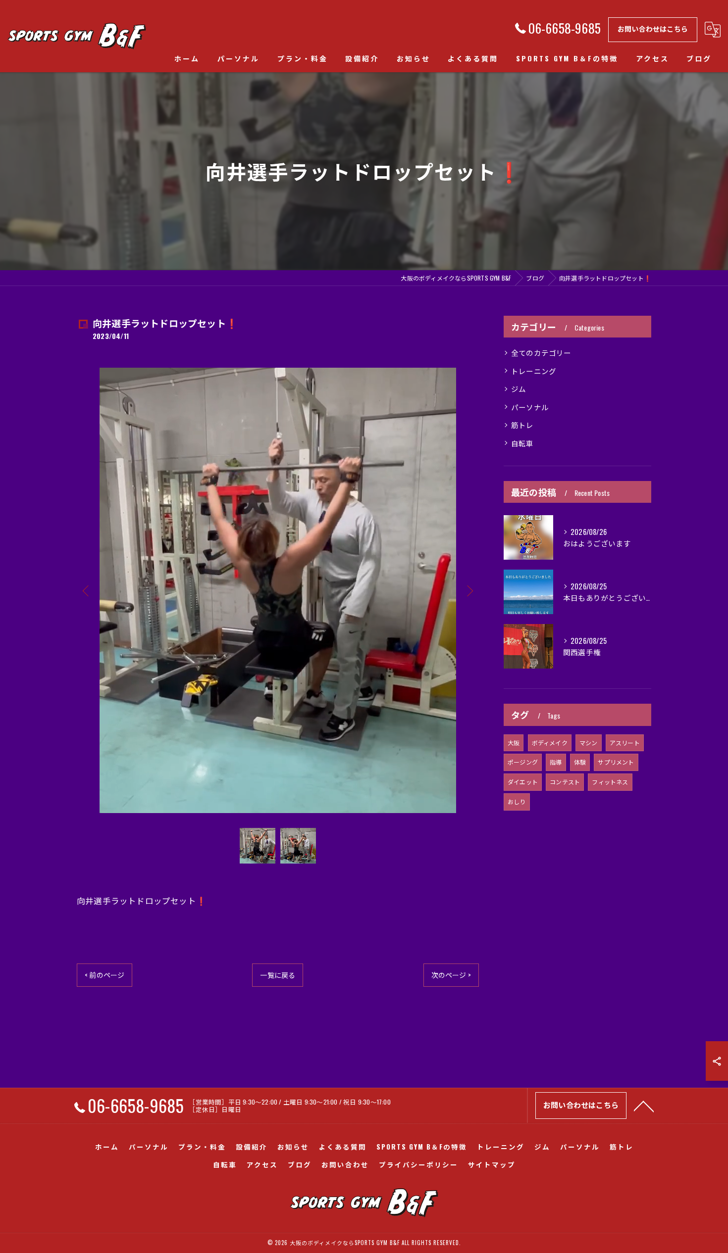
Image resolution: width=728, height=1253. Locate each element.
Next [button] (469, 590)
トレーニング (533, 371)
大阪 (514, 742)
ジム (518, 389)
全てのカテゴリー (541, 352)
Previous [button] (87, 590)
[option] (278, 590)
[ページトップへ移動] (644, 1105)
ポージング (523, 762)
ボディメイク (550, 742)
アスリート (625, 742)
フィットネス (610, 781)
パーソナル (530, 407)
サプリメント (616, 762)
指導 (556, 762)
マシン (588, 742)
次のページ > (451, 974)
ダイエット (523, 781)
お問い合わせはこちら (653, 28)
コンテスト (565, 781)
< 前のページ (104, 974)
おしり (517, 801)
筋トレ (522, 425)
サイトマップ (492, 1164)
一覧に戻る (277, 974)
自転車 (522, 443)
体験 (580, 762)
